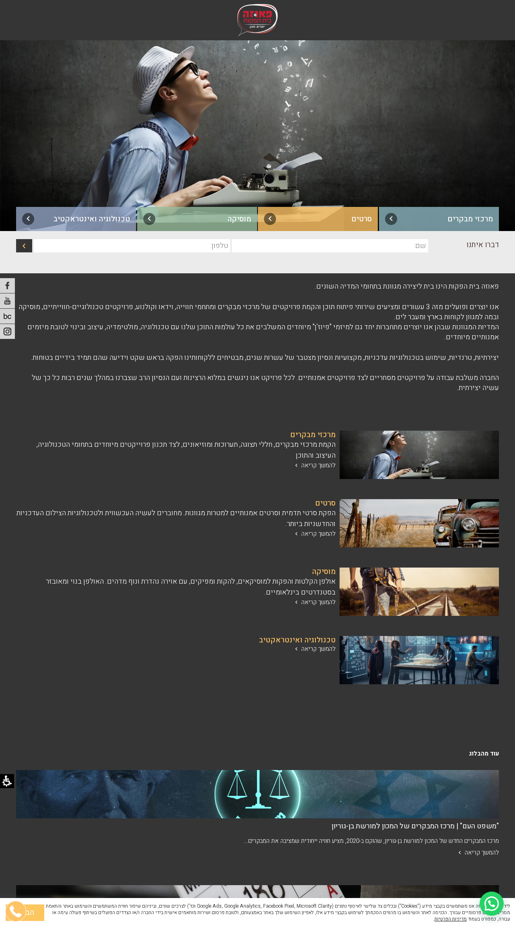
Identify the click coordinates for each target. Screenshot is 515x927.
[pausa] (7, 316)
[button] (492, 904)
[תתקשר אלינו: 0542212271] (16, 873)
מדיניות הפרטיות (451, 919)
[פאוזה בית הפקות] (257, 20)
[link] (439, 219)
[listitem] (257, 133)
